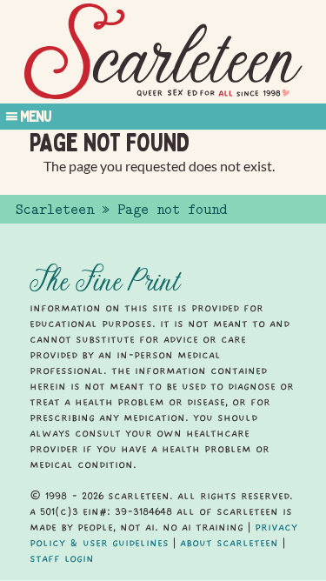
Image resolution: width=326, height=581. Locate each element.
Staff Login (62, 558)
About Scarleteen (229, 543)
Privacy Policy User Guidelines (163, 535)
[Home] (163, 51)
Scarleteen (55, 209)
